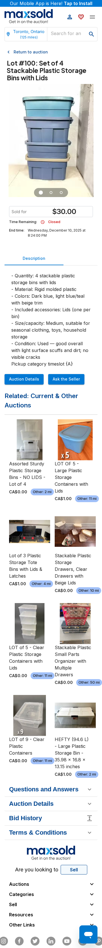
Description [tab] (34, 258)
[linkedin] (51, 941)
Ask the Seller (66, 379)
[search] (91, 34)
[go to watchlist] (81, 17)
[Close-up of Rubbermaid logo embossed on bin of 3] (61, 192)
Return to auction (31, 51)
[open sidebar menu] (92, 17)
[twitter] (35, 941)
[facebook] (19, 941)
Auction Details (24, 379)
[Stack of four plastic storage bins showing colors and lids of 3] (40, 192)
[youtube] (67, 941)
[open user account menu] (69, 17)
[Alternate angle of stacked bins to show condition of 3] (51, 192)
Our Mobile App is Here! (51, 3)
